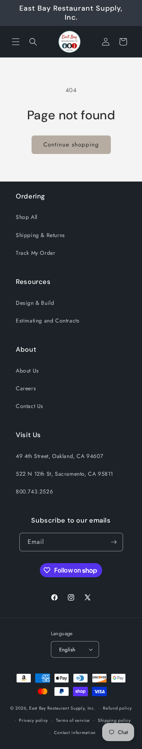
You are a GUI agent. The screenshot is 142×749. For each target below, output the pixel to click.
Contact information (75, 732)
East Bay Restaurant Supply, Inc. (62, 708)
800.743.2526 (34, 491)
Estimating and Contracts (47, 320)
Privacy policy (33, 720)
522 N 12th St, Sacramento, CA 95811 (64, 474)
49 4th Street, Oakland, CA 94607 (59, 456)
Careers (26, 388)
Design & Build (35, 303)
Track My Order (35, 253)
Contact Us (29, 406)
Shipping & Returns (40, 235)
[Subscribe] (114, 542)
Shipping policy (114, 720)
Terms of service (73, 720)
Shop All (26, 217)
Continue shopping (71, 144)
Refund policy (117, 708)
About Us (27, 370)
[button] (15, 41)
